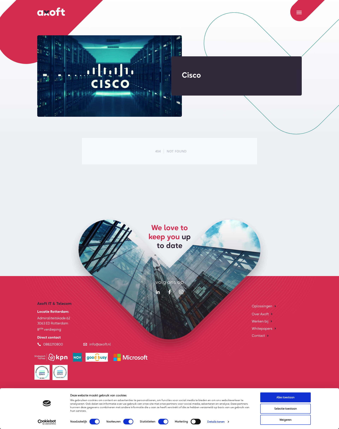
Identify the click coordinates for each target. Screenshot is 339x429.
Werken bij (260, 321)
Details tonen (215, 421)
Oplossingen (262, 306)
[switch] (128, 421)
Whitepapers (262, 328)
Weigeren (285, 419)
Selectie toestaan (285, 408)
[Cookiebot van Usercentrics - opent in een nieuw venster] (46, 422)
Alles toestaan (285, 397)
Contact (258, 335)
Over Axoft (260, 314)
